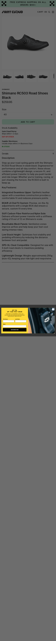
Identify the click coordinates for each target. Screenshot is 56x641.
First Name (5, 319)
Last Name (17, 319)
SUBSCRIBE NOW (14, 329)
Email (4, 324)
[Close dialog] (53, 309)
